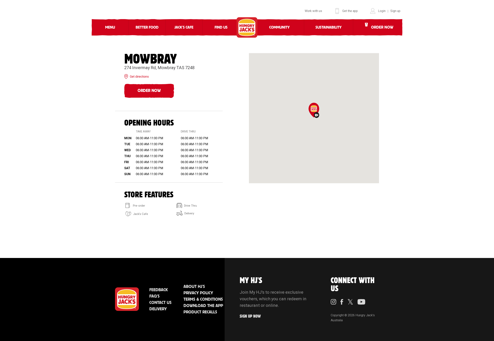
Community (279, 27)
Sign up (395, 11)
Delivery (158, 309)
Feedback (158, 289)
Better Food (147, 27)
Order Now (149, 90)
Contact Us (160, 302)
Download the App (203, 305)
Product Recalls (200, 312)
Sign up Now (250, 316)
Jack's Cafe (183, 27)
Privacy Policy (198, 293)
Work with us (313, 11)
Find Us (221, 27)
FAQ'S (154, 296)
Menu (110, 27)
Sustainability (329, 27)
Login (382, 11)
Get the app (350, 11)
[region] (314, 118)
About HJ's (194, 286)
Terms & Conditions (203, 299)
